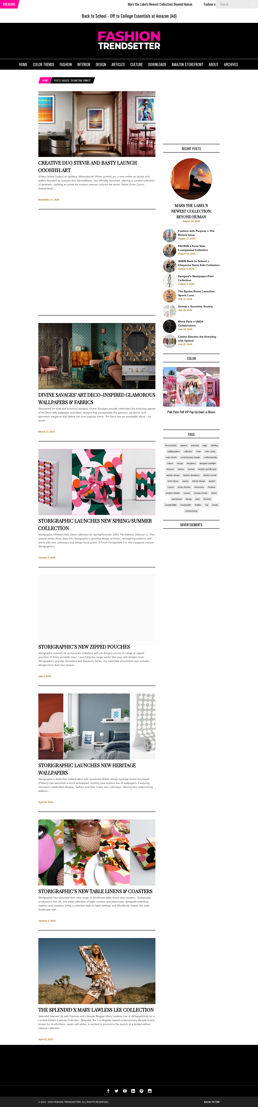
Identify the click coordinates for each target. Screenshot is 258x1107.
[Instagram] (150, 1091)
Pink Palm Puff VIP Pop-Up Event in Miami (191, 412)
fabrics (181, 469)
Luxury (171, 487)
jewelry (212, 481)
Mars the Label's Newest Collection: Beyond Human (131, 4)
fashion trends (209, 475)
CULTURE (136, 64)
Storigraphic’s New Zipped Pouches (84, 646)
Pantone (211, 487)
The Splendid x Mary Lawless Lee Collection (96, 1009)
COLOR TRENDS (43, 64)
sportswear (176, 499)
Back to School (94, 15)
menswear (199, 487)
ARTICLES (118, 64)
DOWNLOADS (157, 64)
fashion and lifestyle (207, 469)
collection (188, 451)
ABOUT (214, 64)
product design (173, 493)
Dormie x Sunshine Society (195, 306)
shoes (214, 493)
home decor (173, 481)
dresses (170, 469)
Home (45, 80)
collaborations (173, 451)
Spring (189, 499)
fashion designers (191, 475)
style (197, 499)
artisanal (195, 445)
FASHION (66, 64)
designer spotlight (208, 463)
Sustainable (185, 505)
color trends (171, 457)
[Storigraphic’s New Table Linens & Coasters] (96, 884)
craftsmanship (210, 457)
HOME (23, 64)
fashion (191, 469)
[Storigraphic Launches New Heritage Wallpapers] (96, 758)
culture (170, 463)
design (180, 463)
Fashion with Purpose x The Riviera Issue (200, 4)
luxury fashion (184, 487)
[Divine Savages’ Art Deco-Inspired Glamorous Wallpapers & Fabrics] (96, 388)
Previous (155, 394)
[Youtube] (125, 1091)
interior (185, 481)
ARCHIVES (231, 64)
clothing (214, 445)
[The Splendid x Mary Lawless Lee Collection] (96, 1003)
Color (198, 451)
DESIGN (101, 64)
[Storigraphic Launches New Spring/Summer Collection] (96, 514)
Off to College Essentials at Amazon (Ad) (143, 15)
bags (204, 445)
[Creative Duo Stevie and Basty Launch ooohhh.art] (96, 156)
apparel (183, 445)
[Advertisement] (96, 262)
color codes (210, 451)
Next (227, 394)
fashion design (173, 475)
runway (186, 493)
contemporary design (190, 457)
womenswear (191, 511)
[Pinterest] (141, 1091)
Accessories (171, 445)
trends (215, 505)
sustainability (171, 505)
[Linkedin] (133, 1091)
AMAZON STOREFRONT (187, 64)
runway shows (200, 493)
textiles (198, 505)
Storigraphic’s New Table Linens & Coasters (95, 891)
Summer (207, 499)
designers (191, 463)
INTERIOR (83, 64)
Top (206, 505)
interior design (198, 481)
